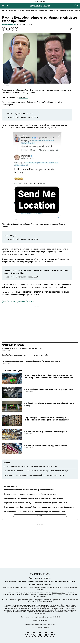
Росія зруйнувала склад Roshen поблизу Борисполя (48, 389)
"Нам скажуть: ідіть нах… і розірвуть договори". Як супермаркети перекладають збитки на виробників (48, 376)
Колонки (21, 10)
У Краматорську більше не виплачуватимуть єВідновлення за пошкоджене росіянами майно (46, 418)
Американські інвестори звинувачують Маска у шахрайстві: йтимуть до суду (36, 471)
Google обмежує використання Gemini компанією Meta (25, 355)
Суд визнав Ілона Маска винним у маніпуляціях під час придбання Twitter (35, 475)
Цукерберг (21, 301)
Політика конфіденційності (37, 581)
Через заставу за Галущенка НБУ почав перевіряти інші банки (29, 490)
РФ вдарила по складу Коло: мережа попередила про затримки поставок (34, 511)
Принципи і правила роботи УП (40, 584)
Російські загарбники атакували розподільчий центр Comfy (49, 404)
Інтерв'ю (70, 10)
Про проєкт (22, 581)
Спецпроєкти (61, 10)
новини (4, 10)
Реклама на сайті (11, 581)
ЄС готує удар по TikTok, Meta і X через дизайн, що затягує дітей (30, 466)
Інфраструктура (31, 10)
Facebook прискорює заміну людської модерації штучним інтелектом (31, 361)
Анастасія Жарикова (9, 24)
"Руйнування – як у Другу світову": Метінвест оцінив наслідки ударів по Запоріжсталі (39, 507)
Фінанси (52, 10)
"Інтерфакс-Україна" (58, 593)
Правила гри (43, 10)
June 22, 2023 (32, 239)
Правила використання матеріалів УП (62, 581)
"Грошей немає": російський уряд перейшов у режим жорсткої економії (34, 498)
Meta (4, 301)
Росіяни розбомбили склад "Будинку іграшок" (46, 445)
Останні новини (10, 486)
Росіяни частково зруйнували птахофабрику (45, 431)
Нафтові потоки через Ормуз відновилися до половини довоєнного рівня (35, 503)
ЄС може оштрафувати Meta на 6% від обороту (22, 348)
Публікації (12, 10)
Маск (30, 301)
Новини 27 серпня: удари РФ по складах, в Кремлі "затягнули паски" (33, 494)
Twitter (12, 301)
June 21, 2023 (32, 117)
